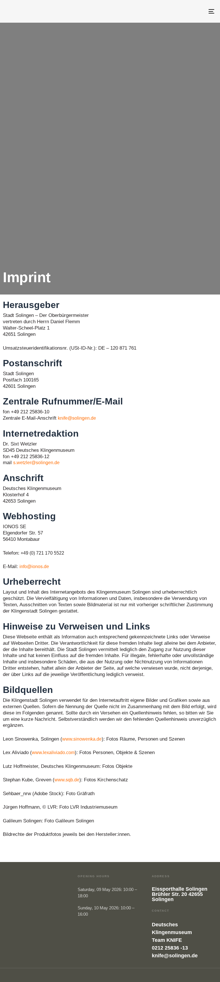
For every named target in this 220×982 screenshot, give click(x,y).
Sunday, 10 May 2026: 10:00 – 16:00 (106, 911)
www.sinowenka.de (82, 739)
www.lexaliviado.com (53, 752)
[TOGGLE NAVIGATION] (179, 11)
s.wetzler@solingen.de (36, 462)
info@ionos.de (34, 566)
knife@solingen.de (77, 418)
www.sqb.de (66, 779)
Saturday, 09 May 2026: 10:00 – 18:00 (107, 892)
